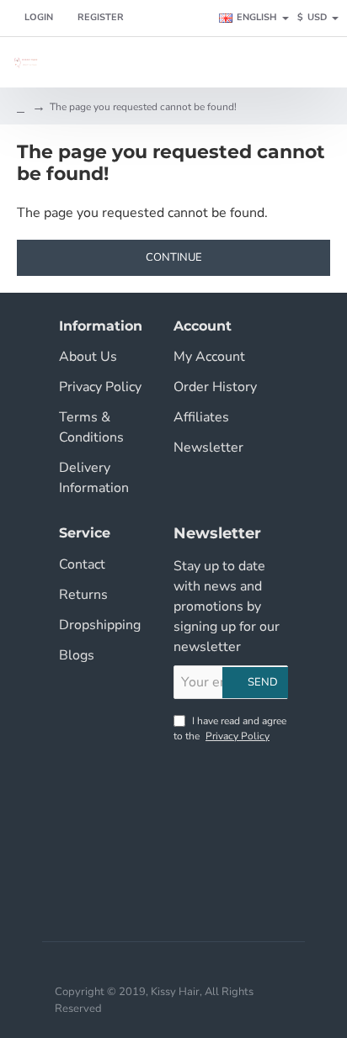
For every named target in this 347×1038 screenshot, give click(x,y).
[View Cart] (324, 62)
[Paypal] (200, 966)
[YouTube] (190, 815)
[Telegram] (232, 857)
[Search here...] (284, 62)
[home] (20, 107)
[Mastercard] (173, 966)
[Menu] (248, 62)
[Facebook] (190, 773)
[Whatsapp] (190, 899)
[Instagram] (232, 773)
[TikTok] (232, 815)
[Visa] (146, 966)
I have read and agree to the (230, 728)
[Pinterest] (190, 857)
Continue (174, 257)
